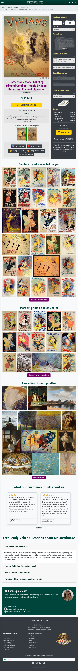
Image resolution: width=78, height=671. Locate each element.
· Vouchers (31, 645)
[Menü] (2, 2)
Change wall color (18, 151)
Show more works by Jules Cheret (39, 375)
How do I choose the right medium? (17, 572)
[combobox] (64, 29)
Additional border (57, 27)
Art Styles (9, 7)
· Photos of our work (33, 643)
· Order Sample (32, 647)
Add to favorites (35, 146)
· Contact (5, 636)
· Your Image (31, 636)
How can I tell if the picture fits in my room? (20, 566)
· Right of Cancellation (9, 645)
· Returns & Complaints (9, 647)
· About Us (6, 650)
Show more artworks (39, 477)
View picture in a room (36, 151)
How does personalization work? (16, 546)
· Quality (30, 640)
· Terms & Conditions (8, 640)
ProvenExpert (17, 520)
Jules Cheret (24, 7)
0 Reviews (30, 154)
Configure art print (27, 105)
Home (3, 7)
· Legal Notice (6, 638)
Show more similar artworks (39, 300)
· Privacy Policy (7, 643)
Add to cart (65, 132)
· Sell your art (31, 638)
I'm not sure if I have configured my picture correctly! (24, 579)
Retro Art (16, 7)
